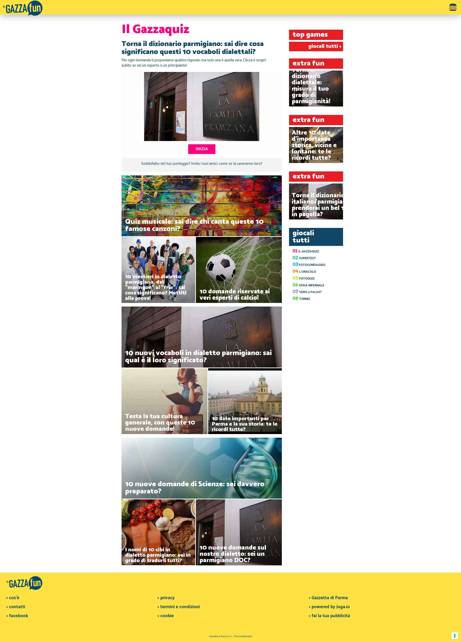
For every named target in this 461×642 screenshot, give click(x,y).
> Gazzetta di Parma (328, 598)
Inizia (202, 149)
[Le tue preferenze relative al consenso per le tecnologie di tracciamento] (454, 635)
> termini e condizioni (179, 607)
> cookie (166, 616)
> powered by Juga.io (329, 607)
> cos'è (12, 598)
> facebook (17, 616)
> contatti (15, 607)
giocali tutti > (324, 46)
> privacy (166, 598)
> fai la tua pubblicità (329, 616)
